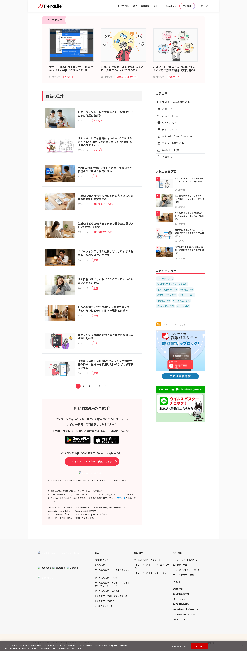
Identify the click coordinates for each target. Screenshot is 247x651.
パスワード (174, 77)
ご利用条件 (178, 589)
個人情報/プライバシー (104, 204)
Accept (199, 646)
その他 (68, 77)
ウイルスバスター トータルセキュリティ (112, 571)
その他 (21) (168, 157)
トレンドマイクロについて (185, 559)
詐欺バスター (101, 564)
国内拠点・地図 (180, 564)
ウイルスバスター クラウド (107, 577)
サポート (157, 6)
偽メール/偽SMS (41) (167, 289)
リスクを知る (122, 6)
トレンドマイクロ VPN (105, 600)
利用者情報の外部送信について (187, 609)
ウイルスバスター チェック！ (147, 559)
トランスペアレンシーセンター (187, 569)
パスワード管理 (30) (166, 295)
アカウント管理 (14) (173, 143)
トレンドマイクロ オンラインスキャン (151, 572)
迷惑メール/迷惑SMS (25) (176, 102)
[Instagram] (58, 568)
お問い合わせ (179, 619)
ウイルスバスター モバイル (107, 590)
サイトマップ (179, 599)
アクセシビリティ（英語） (185, 575)
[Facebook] (44, 568)
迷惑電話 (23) (163, 300)
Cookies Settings (179, 646)
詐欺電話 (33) (186, 289)
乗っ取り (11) (169, 129)
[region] (123, 646)
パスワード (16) (170, 115)
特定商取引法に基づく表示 (185, 614)
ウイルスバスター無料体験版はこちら (92, 461)
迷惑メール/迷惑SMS (126, 77)
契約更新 (187, 6)
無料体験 (145, 6)
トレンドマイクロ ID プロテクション (111, 595)
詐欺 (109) (167, 109)
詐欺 (96, 176)
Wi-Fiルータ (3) (170, 150)
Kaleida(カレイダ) (103, 559)
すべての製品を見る (104, 606)
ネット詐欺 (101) (165, 278)
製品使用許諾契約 (181, 604)
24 (100, 386)
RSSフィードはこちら (174, 324)
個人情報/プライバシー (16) (177, 136)
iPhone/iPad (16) (165, 306)
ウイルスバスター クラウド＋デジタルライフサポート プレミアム (112, 584)
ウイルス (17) (169, 122)
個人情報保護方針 (181, 594)
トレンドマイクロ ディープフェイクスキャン (152, 566)
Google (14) (183, 306)
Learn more (76, 648)
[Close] (242, 646)
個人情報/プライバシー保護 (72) (172, 284)
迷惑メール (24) (186, 295)
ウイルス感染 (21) (181, 300)
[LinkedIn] (73, 568)
